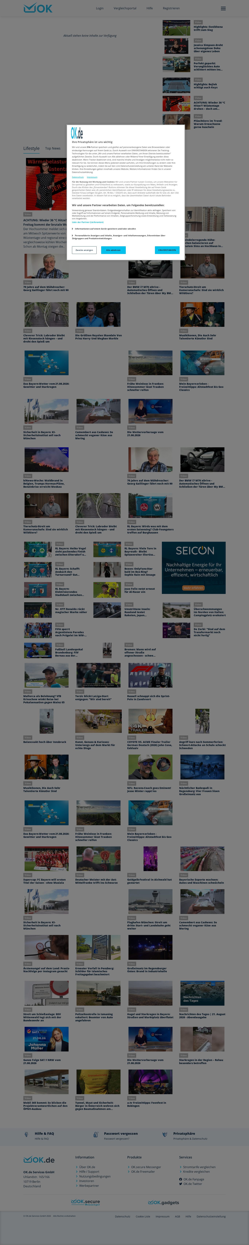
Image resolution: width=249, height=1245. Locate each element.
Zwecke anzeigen (84, 250)
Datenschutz (78, 177)
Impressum (92, 177)
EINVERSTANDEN (167, 250)
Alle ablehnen (113, 250)
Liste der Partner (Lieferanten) (88, 222)
